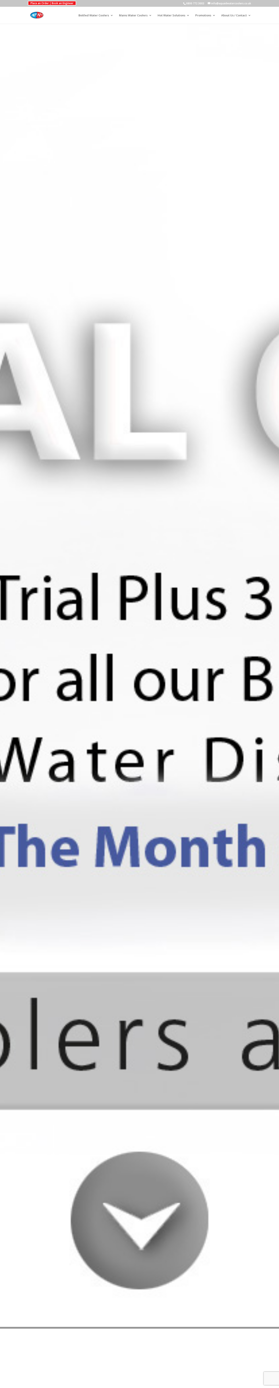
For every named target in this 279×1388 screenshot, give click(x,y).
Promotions (203, 15)
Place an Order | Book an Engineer (52, 3)
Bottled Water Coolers (93, 15)
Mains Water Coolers (133, 15)
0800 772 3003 (195, 3)
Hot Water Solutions (171, 15)
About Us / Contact (234, 15)
